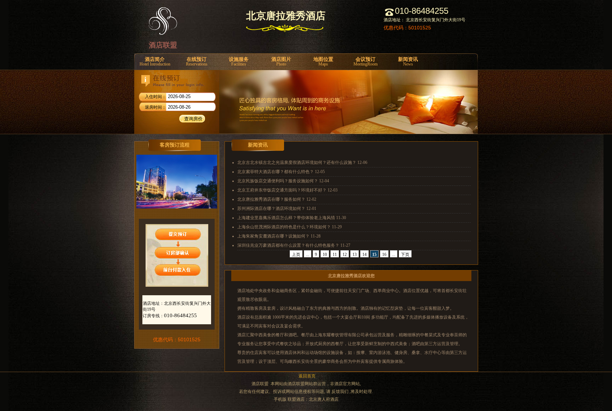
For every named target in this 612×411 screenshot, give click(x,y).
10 (325, 254)
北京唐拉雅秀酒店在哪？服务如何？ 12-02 (276, 199)
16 (384, 254)
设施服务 (239, 62)
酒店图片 (281, 62)
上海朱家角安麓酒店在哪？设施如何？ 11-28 (279, 236)
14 (364, 254)
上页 (296, 254)
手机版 (280, 399)
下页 (405, 254)
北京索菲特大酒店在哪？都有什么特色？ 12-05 (281, 171)
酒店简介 (155, 62)
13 (354, 254)
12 (344, 254)
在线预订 (197, 62)
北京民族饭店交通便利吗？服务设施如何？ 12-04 (283, 180)
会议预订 (365, 62)
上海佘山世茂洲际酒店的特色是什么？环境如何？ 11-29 (289, 226)
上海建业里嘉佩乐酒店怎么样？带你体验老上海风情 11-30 (291, 217)
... (307, 254)
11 (335, 254)
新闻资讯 (408, 62)
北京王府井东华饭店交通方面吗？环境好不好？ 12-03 (287, 190)
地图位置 (323, 62)
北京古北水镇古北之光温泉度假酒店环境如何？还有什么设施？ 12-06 (302, 162)
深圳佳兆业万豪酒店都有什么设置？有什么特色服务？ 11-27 (293, 245)
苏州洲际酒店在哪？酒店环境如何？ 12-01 (276, 208)
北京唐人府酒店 (324, 399)
